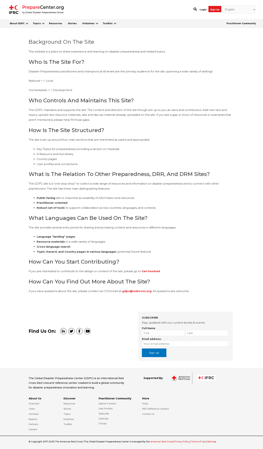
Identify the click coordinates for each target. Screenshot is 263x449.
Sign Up (215, 9)
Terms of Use (198, 441)
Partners (33, 424)
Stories (72, 23)
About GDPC (17, 23)
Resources (55, 23)
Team (32, 408)
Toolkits (108, 23)
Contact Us (148, 414)
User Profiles (106, 408)
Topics (37, 23)
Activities (34, 414)
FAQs (145, 403)
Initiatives (88, 23)
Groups (102, 423)
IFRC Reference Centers (155, 408)
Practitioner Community (241, 23)
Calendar (103, 418)
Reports (33, 419)
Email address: (151, 339)
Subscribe (104, 413)
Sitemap (211, 441)
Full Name (148, 328)
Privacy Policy (182, 441)
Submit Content (107, 403)
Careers (33, 429)
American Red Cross (161, 441)
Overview (34, 403)
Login (203, 9)
